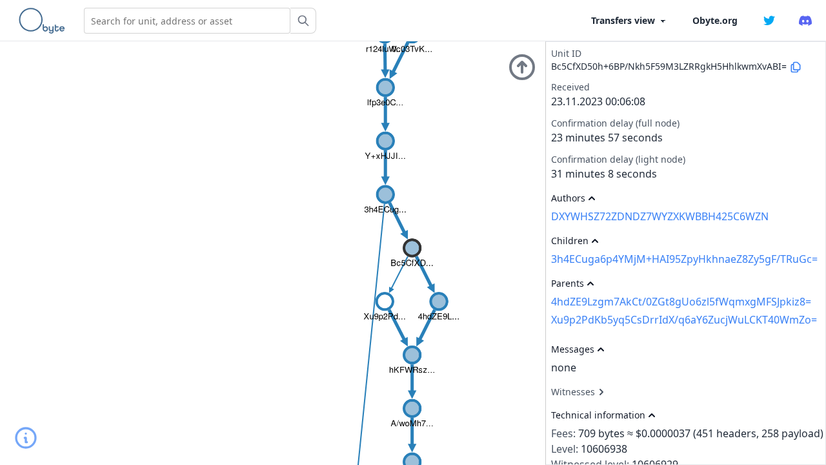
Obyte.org (715, 20)
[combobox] (187, 21)
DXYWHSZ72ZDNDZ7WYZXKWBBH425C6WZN (660, 216)
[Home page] (44, 20)
